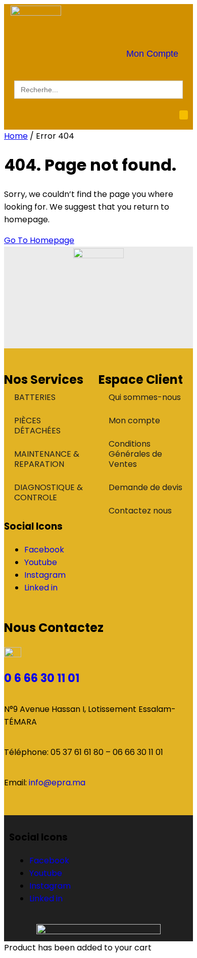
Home (16, 136)
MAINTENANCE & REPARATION (46, 459)
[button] (183, 114)
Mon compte (134, 420)
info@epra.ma (57, 782)
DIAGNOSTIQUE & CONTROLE (48, 492)
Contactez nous (140, 510)
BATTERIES (35, 397)
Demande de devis (145, 487)
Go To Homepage (39, 240)
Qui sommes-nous (145, 397)
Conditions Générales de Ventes (135, 454)
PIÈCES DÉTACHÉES (37, 425)
